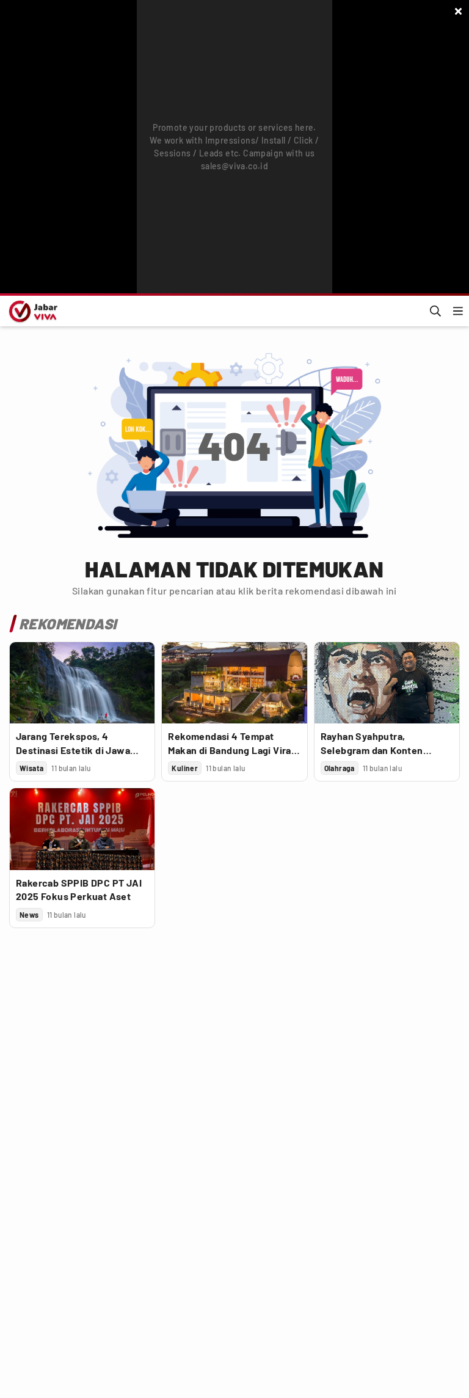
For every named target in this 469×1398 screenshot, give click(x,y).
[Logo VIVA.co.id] (31, 311)
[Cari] (435, 311)
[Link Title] (82, 682)
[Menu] (458, 311)
